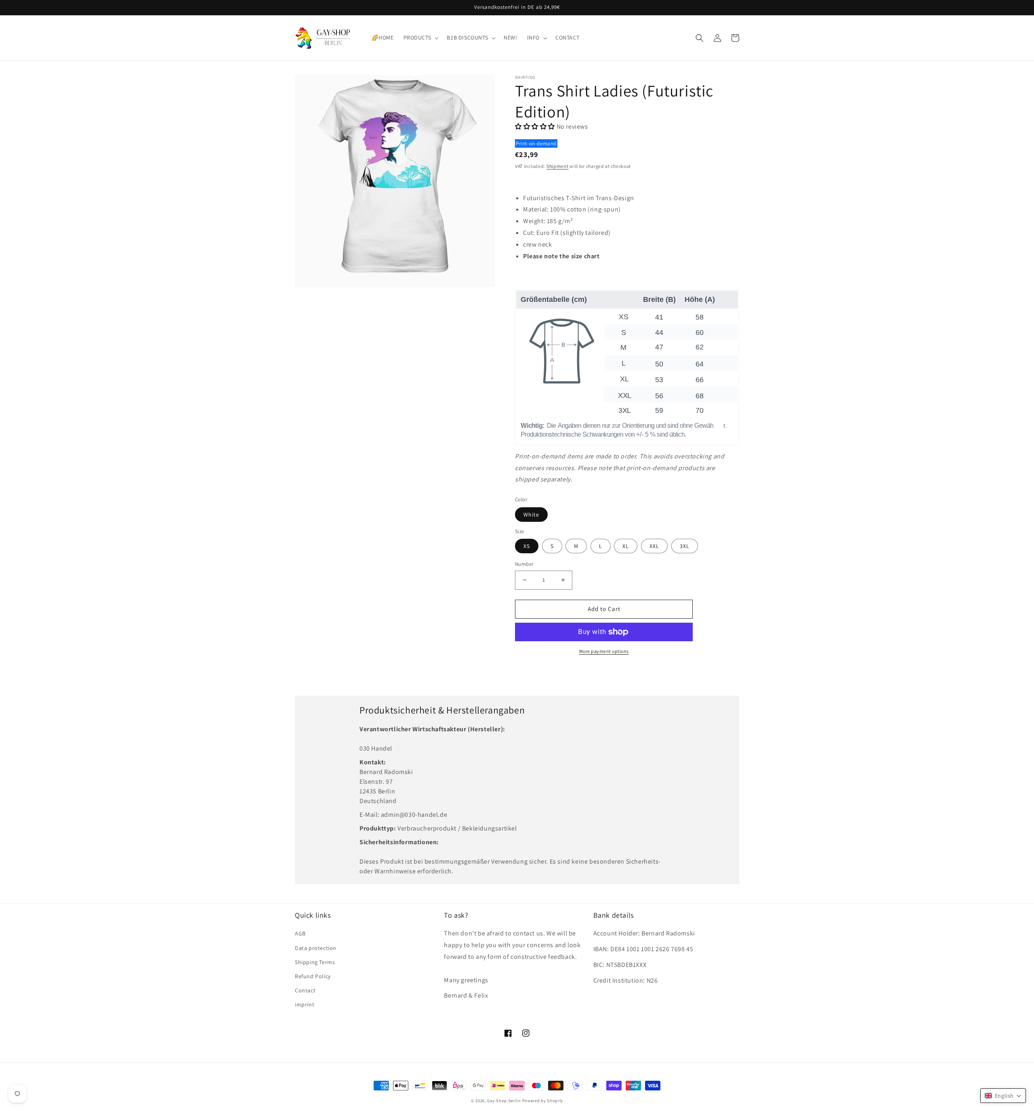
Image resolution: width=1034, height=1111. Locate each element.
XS (526, 546)
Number (524, 564)
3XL (684, 546)
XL (625, 546)
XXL (654, 546)
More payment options (604, 651)
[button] (420, 37)
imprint (304, 1004)
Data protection (315, 948)
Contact (305, 990)
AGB (300, 933)
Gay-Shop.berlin (504, 1100)
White (531, 514)
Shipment (557, 166)
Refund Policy (313, 976)
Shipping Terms (315, 962)
